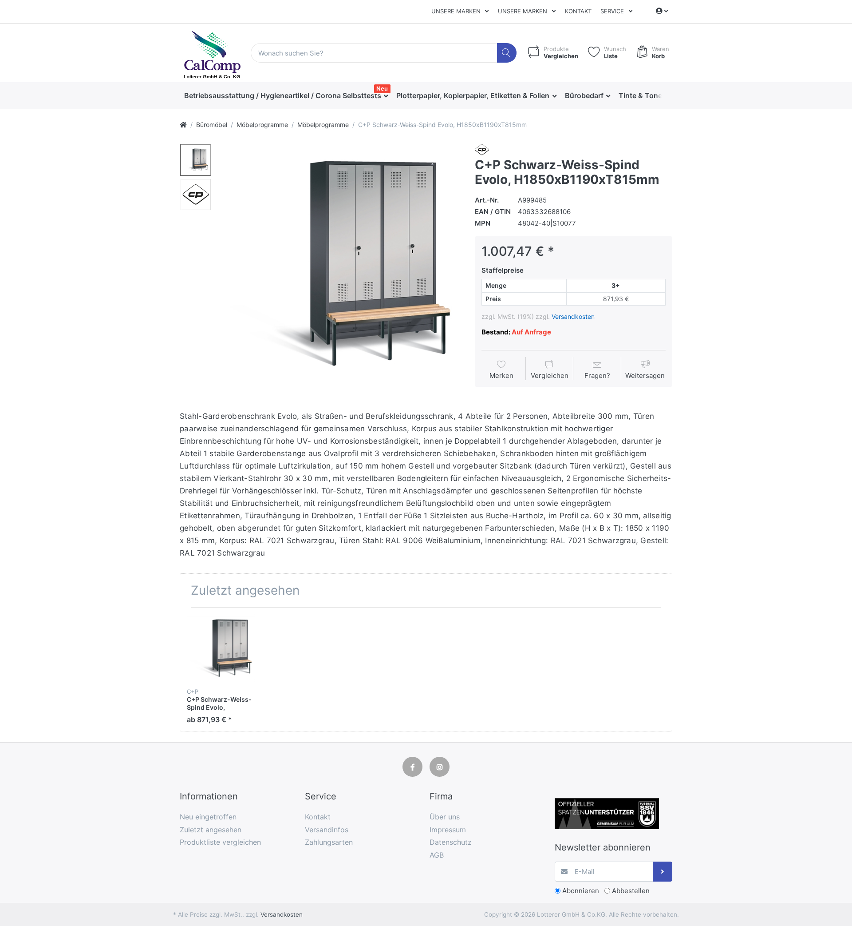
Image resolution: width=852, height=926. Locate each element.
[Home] (183, 124)
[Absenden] (663, 872)
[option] (340, 264)
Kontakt (578, 11)
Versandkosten (573, 316)
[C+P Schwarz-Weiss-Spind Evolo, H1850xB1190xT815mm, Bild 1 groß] (196, 159)
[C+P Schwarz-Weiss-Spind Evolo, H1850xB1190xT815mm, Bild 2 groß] (196, 194)
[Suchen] (507, 53)
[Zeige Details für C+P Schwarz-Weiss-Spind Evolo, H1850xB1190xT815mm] (221, 648)
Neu (382, 88)
